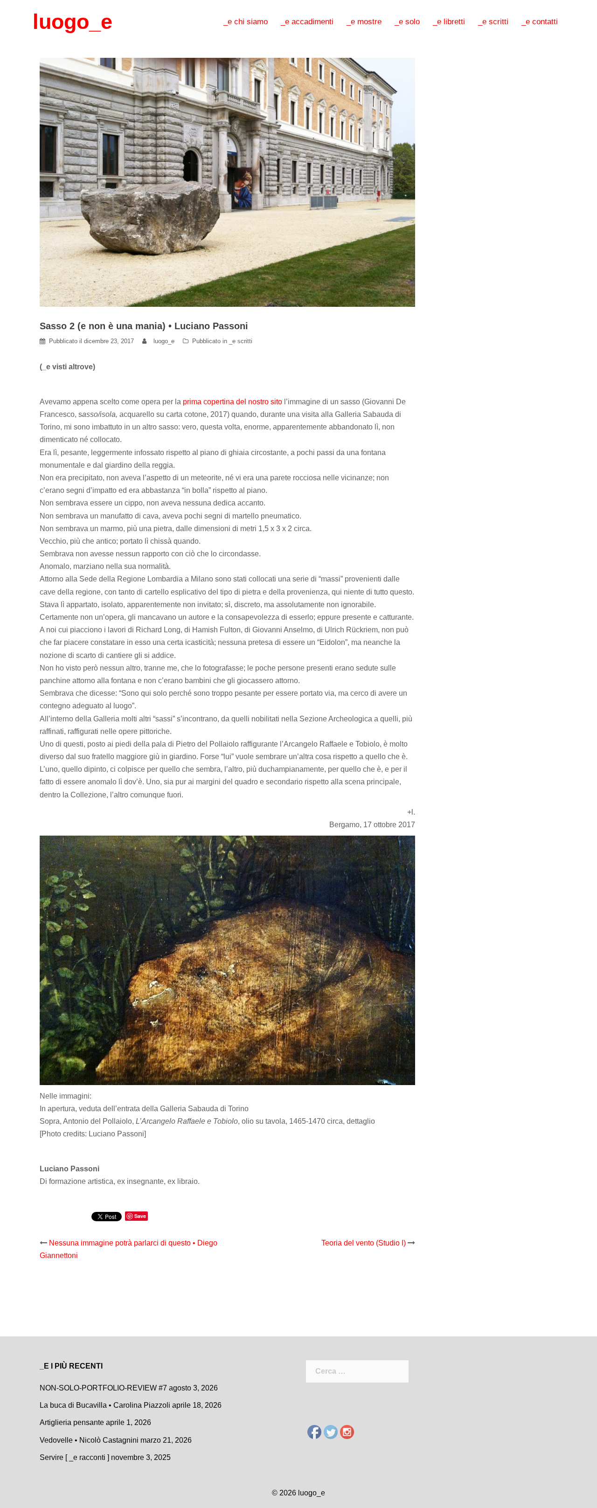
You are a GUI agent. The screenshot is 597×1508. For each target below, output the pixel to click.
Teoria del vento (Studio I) (363, 1243)
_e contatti (539, 21)
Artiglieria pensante (72, 1422)
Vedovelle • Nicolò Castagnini (89, 1440)
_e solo (407, 21)
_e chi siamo (245, 21)
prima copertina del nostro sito (232, 402)
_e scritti (493, 21)
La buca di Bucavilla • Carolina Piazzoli (105, 1405)
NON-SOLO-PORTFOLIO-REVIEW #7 (103, 1388)
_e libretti (449, 21)
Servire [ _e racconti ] (74, 1457)
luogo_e (72, 22)
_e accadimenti (307, 21)
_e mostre (364, 21)
